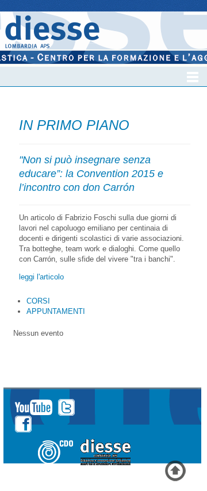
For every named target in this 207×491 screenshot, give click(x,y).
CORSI (38, 301)
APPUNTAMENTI (55, 311)
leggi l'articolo (41, 277)
